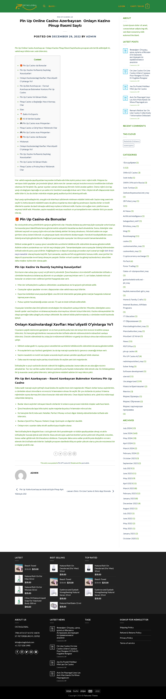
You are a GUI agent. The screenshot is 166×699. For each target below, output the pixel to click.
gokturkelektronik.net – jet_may (133, 281)
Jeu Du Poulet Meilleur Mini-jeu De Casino (140, 87)
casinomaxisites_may (132, 246)
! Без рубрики (129, 162)
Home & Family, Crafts (133, 299)
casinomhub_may (130, 251)
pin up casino (128, 351)
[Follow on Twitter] (27, 652)
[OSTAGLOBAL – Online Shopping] (26, 6)
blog (125, 231)
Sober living (128, 366)
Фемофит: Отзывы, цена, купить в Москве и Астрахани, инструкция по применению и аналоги (140, 55)
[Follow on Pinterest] (36, 652)
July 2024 (127, 428)
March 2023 (128, 488)
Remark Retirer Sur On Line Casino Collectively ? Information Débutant (140, 112)
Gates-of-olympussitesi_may (136, 271)
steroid (126, 376)
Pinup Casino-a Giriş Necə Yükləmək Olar (38, 128)
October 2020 (129, 538)
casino (126, 241)
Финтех (126, 391)
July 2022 (127, 513)
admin (91, 36)
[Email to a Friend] (65, 454)
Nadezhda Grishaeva (131, 141)
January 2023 (129, 498)
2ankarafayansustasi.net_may (136, 192)
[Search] (44, 6)
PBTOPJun (128, 346)
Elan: (22, 109)
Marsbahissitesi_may (132, 331)
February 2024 (129, 453)
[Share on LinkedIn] (74, 454)
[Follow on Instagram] (22, 652)
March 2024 (128, 448)
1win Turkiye (129, 187)
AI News (127, 211)
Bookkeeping (129, 236)
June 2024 (127, 433)
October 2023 (129, 458)
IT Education (128, 316)
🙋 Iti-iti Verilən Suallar (30, 118)
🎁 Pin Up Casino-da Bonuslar (33, 65)
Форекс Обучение (131, 401)
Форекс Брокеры (131, 396)
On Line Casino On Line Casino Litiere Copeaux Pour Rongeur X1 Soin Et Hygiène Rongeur (140, 74)
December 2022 (130, 503)
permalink (85, 463)
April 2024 (128, 443)
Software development (133, 371)
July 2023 (127, 468)
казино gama (128, 145)
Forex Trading (129, 266)
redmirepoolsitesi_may (133, 361)
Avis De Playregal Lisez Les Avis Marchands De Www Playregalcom (140, 99)
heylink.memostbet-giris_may (136, 291)
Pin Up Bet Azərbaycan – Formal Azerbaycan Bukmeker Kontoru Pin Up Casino (37, 89)
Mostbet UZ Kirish (131, 336)
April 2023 (128, 483)
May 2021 (127, 528)
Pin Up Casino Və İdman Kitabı (33, 97)
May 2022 (127, 523)
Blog (52, 6)
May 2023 (127, 478)
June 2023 (127, 473)
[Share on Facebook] (56, 454)
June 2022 (127, 518)
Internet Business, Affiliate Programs (135, 306)
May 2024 (127, 438)
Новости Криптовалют (133, 386)
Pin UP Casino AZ (65, 17)
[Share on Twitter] (60, 454)
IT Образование (131, 321)
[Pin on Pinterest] (70, 454)
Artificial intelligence (132, 216)
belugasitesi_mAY (131, 221)
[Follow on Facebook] (17, 652)
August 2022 (128, 508)
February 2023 (129, 493)
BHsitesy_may (129, 226)
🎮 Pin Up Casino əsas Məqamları (35, 123)
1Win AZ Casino (130, 172)
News (125, 341)
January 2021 (129, 533)
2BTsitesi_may (129, 201)
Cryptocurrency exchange (134, 256)
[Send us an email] (31, 652)
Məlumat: (24, 141)
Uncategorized (129, 381)
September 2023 (130, 463)
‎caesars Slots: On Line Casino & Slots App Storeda (89, 491)
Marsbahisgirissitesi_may (134, 326)
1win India (127, 177)
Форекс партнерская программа (133, 408)
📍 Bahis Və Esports (29, 114)
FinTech (126, 261)
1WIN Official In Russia (133, 182)
